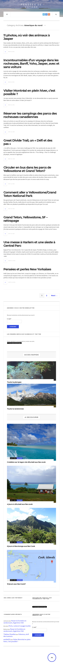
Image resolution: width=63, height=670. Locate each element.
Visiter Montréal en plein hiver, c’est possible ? (29, 92)
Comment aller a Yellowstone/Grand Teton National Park (29, 194)
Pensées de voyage (31, 5)
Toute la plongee (14, 382)
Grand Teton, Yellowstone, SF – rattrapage (25, 219)
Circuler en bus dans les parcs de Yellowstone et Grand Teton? (27, 169)
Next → (54, 295)
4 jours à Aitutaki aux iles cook (20, 504)
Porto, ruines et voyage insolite (20, 626)
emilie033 (6, 639)
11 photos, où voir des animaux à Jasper (26, 37)
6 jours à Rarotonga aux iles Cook (21, 546)
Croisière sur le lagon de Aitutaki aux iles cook (26, 462)
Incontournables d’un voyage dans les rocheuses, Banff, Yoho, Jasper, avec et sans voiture (31, 63)
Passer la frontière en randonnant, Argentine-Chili (14, 622)
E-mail (9, 319)
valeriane (19, 458)
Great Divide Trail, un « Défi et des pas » (27, 142)
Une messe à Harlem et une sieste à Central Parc (29, 243)
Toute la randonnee (15, 409)
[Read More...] (5, 52)
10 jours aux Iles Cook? (16, 584)
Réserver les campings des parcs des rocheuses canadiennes (30, 115)
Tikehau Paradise (9, 634)
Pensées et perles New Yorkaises (27, 269)
